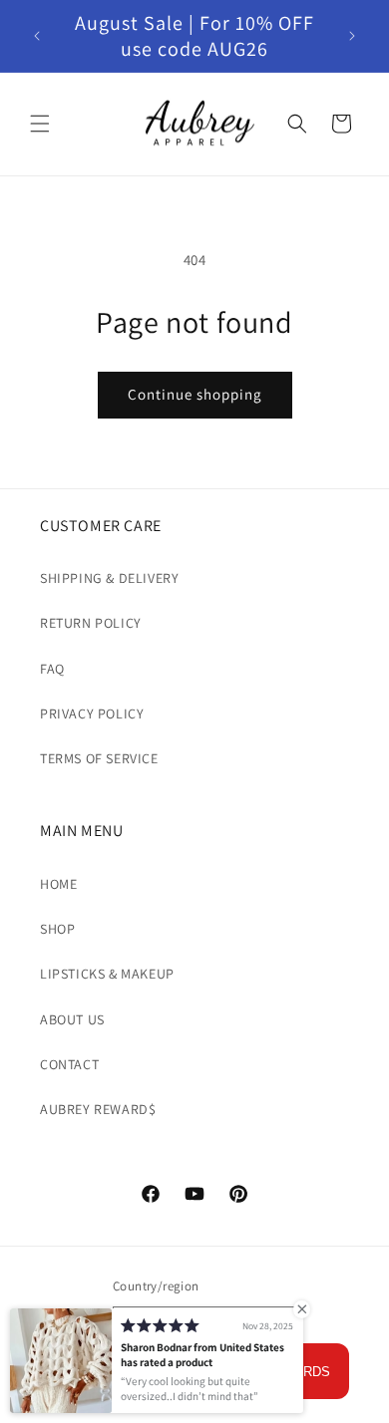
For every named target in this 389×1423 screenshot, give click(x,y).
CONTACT (69, 1064)
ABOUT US (72, 1019)
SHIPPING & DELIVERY (109, 578)
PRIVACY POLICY (92, 713)
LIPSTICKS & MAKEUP (107, 974)
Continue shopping (195, 394)
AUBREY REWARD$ (98, 1109)
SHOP (57, 929)
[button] (40, 123)
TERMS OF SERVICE (99, 758)
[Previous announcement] (37, 36)
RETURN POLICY (91, 623)
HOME (58, 884)
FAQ (52, 669)
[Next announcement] (352, 36)
